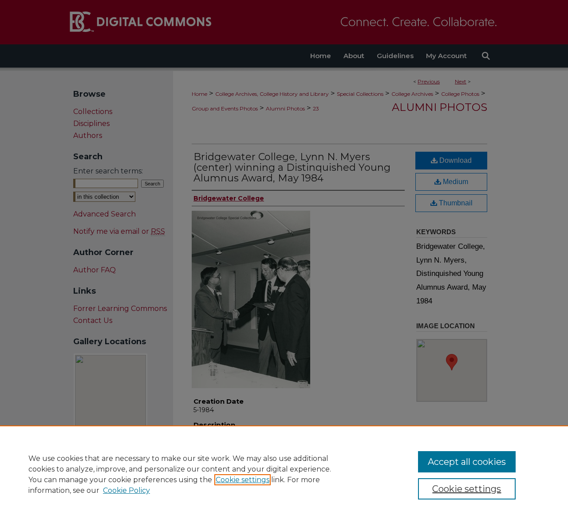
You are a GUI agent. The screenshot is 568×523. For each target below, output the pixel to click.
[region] (284, 474)
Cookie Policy (126, 490)
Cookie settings (242, 480)
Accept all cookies (467, 461)
